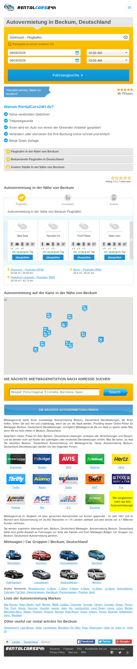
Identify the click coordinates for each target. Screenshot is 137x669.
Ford (13, 608)
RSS (83, 652)
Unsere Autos (117, 648)
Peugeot (37, 611)
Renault (59, 611)
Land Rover (98, 608)
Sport (92, 592)
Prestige (83, 592)
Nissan (27, 611)
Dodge (119, 604)
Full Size (20, 592)
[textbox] (68, 37)
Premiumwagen (68, 592)
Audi (37, 604)
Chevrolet (75, 604)
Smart (83, 611)
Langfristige (49, 627)
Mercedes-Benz (13, 611)
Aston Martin (26, 604)
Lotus (119, 608)
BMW (55, 604)
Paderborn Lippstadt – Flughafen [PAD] (33, 277)
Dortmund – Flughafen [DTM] (27, 269)
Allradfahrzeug (36, 588)
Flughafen (21, 204)
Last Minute (27, 627)
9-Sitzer (85, 588)
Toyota (102, 611)
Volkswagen (125, 611)
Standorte (55, 648)
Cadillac (64, 604)
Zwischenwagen (36, 592)
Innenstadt (68, 204)
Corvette (109, 604)
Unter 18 (109, 627)
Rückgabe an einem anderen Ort (33, 44)
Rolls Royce (72, 611)
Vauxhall (112, 611)
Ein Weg (75, 627)
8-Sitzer (74, 588)
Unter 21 (120, 627)
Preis (85, 627)
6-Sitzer (51, 588)
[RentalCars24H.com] (7, 641)
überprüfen (22, 257)
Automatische (124, 588)
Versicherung (11, 627)
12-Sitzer (110, 588)
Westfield (16, 615)
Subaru (93, 611)
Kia (70, 608)
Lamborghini (82, 608)
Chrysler (87, 604)
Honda (22, 608)
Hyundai (44, 608)
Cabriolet (9, 592)
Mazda (128, 608)
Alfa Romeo (10, 604)
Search (114, 392)
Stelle (38, 627)
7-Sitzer (63, 588)
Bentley (46, 604)
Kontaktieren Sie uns (96, 648)
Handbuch (52, 592)
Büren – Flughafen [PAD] (87, 269)
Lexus (110, 608)
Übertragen (95, 627)
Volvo (7, 615)
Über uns (73, 652)
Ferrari (128, 604)
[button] (35, 349)
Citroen (98, 604)
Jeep (64, 608)
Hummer (32, 608)
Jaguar (55, 608)
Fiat (6, 608)
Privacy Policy (57, 652)
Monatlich (63, 627)
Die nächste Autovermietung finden (68, 409)
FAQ (79, 648)
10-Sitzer (97, 588)
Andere (114, 204)
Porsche (48, 611)
